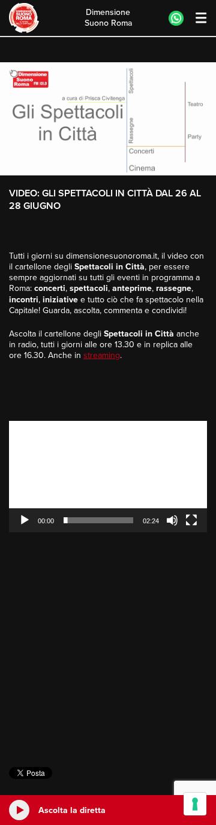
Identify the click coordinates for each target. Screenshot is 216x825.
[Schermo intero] (191, 520)
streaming (101, 355)
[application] (108, 476)
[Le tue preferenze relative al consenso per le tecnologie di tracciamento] (195, 804)
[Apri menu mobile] (195, 18)
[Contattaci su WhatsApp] (176, 18)
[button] (108, 477)
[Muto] (172, 520)
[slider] (98, 520)
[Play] (25, 520)
